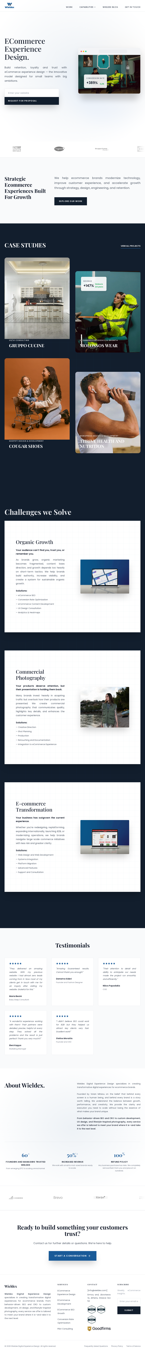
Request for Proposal (22, 100)
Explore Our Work (70, 201)
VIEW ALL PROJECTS (130, 246)
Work (69, 7)
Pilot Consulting (65, 1328)
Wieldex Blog (110, 7)
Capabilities (86, 7)
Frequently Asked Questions (96, 1346)
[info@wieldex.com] (97, 1290)
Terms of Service (133, 1346)
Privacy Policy (117, 1346)
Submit (128, 1310)
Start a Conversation (71, 1255)
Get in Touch (132, 7)
